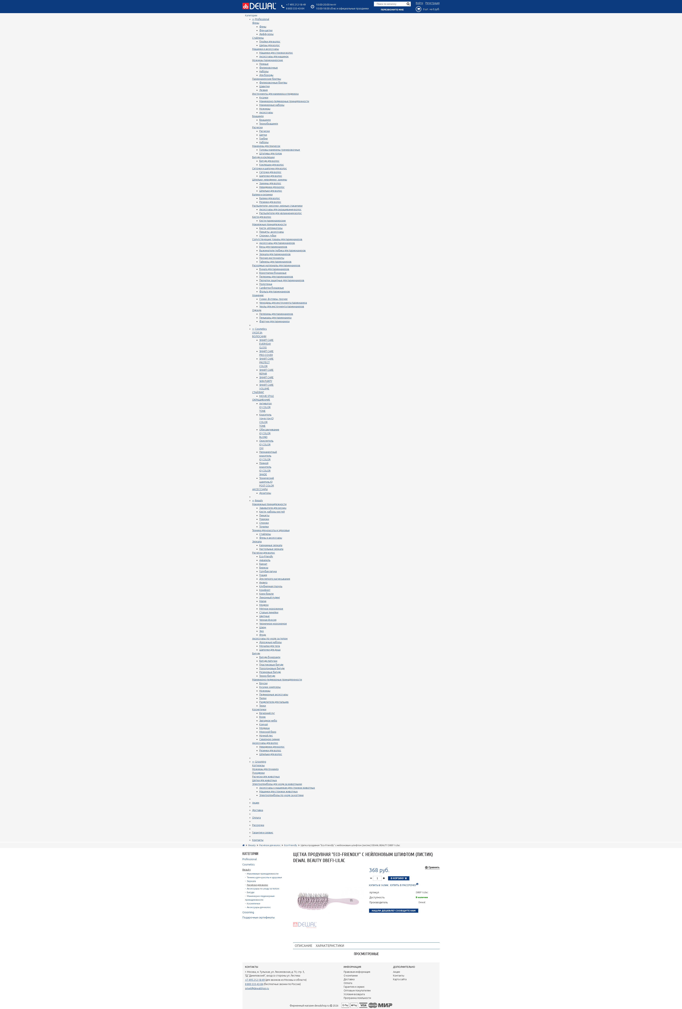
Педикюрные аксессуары (273, 694)
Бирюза (263, 567)
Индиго (263, 582)
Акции (255, 802)
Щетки (263, 134)
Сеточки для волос (270, 172)
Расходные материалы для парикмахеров (276, 265)
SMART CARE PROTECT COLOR (266, 362)
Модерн (264, 605)
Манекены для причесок (266, 146)
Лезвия (263, 90)
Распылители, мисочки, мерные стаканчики (277, 205)
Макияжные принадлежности (269, 224)
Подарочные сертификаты (258, 917)
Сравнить (434, 867)
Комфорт (264, 590)
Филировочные (268, 67)
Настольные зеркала (271, 549)
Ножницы (264, 108)
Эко (261, 631)
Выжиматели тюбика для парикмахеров (282, 250)
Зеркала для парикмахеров (275, 254)
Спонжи (264, 522)
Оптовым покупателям (357, 990)
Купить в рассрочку (403, 885)
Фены (255, 22)
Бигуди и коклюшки (263, 157)
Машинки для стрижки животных (278, 791)
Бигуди (256, 653)
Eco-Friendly (266, 556)
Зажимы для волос (270, 183)
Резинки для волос (270, 202)
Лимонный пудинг (269, 597)
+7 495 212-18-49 (296, 4)
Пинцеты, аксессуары (271, 231)
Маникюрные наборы (271, 105)
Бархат (263, 564)
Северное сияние (269, 739)
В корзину (398, 878)
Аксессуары (266, 112)
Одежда (256, 310)
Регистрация (432, 3)
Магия (262, 601)
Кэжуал (263, 724)
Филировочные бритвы (273, 82)
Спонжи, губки (267, 235)
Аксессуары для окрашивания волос (280, 209)
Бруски (263, 683)
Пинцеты (264, 515)
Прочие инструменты (271, 258)
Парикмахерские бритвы (266, 78)
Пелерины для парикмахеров (276, 276)
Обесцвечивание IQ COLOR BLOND (269, 433)
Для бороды (266, 75)
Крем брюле (266, 593)
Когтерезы (258, 765)
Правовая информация (357, 971)
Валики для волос (269, 198)
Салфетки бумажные (271, 287)
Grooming (260, 761)
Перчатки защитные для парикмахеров (281, 280)
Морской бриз (267, 731)
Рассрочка (258, 825)
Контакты (257, 840)
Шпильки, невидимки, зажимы (269, 179)
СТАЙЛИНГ (258, 392)
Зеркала (257, 541)
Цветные (264, 616)
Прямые (264, 64)
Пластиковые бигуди (271, 664)
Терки (262, 705)
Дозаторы (265, 493)
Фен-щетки (265, 30)
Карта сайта (400, 979)
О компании (351, 975)
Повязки (264, 519)
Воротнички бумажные (272, 272)
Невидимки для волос (272, 187)
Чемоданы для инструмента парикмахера (283, 302)
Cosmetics (261, 328)
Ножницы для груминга (265, 769)
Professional (262, 19)
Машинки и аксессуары (265, 49)
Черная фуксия (267, 619)
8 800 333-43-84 (295, 8)
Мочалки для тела (269, 646)
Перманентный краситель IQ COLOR (268, 456)
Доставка (257, 810)
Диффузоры (266, 34)
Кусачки (263, 97)
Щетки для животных (264, 780)
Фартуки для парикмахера (274, 321)
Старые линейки (268, 612)
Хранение (258, 295)
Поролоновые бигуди (272, 668)
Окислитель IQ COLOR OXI (266, 444)
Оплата (256, 817)
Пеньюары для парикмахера (275, 317)
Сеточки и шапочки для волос (269, 168)
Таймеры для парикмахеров (275, 261)
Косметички (259, 709)
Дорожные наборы (270, 642)
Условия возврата (354, 994)
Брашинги (258, 116)
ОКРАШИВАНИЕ (261, 399)
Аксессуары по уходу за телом (270, 638)
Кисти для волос (261, 217)
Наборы (264, 71)
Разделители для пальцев (274, 702)
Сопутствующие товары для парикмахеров (277, 239)
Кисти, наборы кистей (272, 511)
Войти (419, 3)
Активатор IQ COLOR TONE (265, 407)
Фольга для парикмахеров (274, 291)
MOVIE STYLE (266, 396)
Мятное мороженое (271, 608)
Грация (263, 575)
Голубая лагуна (268, 571)
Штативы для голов (270, 153)
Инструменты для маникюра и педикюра (275, 93)
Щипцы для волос (269, 45)
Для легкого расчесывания (274, 578)
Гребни (263, 138)
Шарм (262, 627)
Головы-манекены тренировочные (279, 149)
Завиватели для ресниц (272, 508)
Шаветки (264, 86)
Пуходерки (258, 772)
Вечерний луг (267, 713)
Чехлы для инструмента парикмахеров (281, 306)
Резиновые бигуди (270, 672)
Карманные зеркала (270, 545)
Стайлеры (258, 37)
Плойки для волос (269, 41)
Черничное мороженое (273, 623)
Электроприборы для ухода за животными (277, 784)
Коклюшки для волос (271, 164)
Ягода (262, 634)
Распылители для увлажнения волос (280, 213)
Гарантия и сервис (262, 832)
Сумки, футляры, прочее (273, 299)
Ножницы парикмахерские (267, 60)
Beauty (259, 500)
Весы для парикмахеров (273, 246)
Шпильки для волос (270, 190)
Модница (264, 728)
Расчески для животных (266, 776)
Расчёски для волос (263, 552)
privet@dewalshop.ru (257, 988)
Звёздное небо (268, 720)
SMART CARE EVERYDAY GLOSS (266, 344)
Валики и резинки (262, 194)
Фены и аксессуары (270, 537)
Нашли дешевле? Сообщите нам (394, 910)
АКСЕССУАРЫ (260, 489)
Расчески (257, 127)
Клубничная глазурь (270, 586)
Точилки (264, 526)
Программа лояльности (357, 998)
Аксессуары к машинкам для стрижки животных (287, 787)
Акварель (264, 560)
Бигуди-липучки (268, 661)
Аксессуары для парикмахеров (277, 243)
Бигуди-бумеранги (269, 657)
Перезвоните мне (392, 9)
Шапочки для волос (270, 175)
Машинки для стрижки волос (276, 52)
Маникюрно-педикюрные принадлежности (284, 101)
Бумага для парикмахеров (274, 269)
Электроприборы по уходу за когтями (281, 795)
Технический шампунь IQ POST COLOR (266, 482)
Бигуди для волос (269, 161)
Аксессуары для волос (265, 743)
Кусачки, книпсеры (270, 687)
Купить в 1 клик (378, 885)
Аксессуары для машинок (274, 56)
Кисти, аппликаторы (271, 228)
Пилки (262, 698)
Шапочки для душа (269, 649)
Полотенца (265, 284)
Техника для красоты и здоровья (270, 530)
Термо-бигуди (267, 675)
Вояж (262, 716)
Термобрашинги (268, 123)
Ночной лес (266, 735)
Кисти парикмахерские (272, 220)
